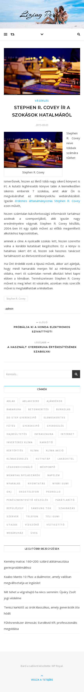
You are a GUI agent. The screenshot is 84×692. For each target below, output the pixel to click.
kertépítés (15, 450)
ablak (11, 401)
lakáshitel (66, 458)
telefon (32, 516)
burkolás (63, 409)
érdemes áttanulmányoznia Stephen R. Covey (47, 201)
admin (9, 308)
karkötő (46, 442)
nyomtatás (36, 483)
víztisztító (55, 524)
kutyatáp (43, 458)
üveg (34, 532)
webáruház (15, 532)
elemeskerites (54, 417)
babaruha (14, 409)
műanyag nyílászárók (23, 475)
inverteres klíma (20, 442)
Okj (9, 491)
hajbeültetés (17, 433)
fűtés (11, 425)
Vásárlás (42, 100)
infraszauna (44, 433)
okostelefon (29, 491)
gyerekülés (55, 425)
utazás (12, 524)
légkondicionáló (20, 466)
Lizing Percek (42, 14)
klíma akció (55, 450)
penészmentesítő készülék (27, 499)
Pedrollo (53, 491)
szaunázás (67, 508)
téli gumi (53, 516)
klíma (34, 450)
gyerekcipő (31, 425)
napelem (53, 475)
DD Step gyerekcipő (22, 417)
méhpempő (47, 466)
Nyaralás (14, 483)
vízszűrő (32, 524)
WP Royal (57, 666)
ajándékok (55, 401)
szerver (13, 516)
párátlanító (65, 499)
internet (67, 433)
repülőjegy (15, 508)
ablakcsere (30, 401)
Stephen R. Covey (15, 298)
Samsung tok (41, 508)
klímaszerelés (18, 458)
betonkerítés (38, 409)
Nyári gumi (61, 483)
